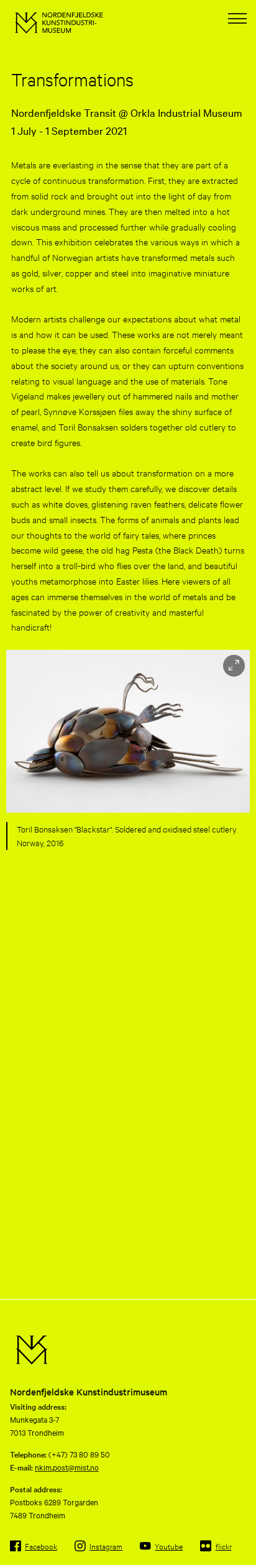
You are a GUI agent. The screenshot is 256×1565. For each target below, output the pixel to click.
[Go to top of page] (240, 1553)
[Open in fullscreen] (234, 666)
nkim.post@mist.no (67, 1466)
